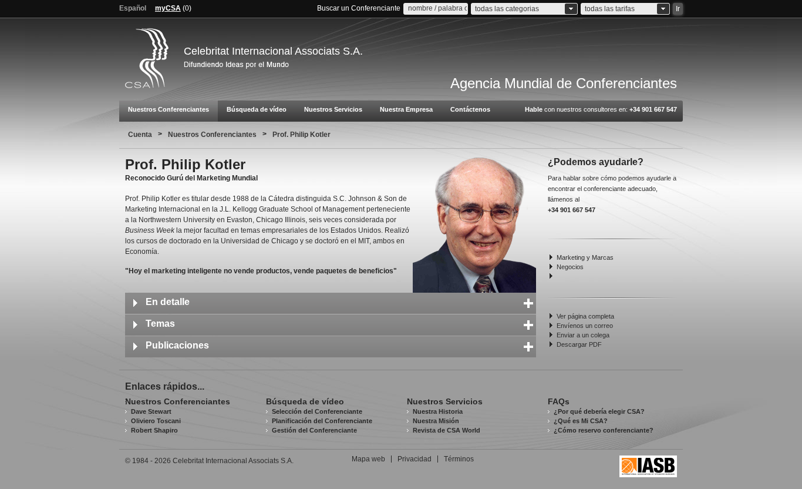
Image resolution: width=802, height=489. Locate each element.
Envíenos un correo (585, 325)
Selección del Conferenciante (317, 411)
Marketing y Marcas (585, 257)
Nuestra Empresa (406, 109)
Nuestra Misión (436, 420)
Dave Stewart (151, 411)
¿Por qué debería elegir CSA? (599, 411)
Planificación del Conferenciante (322, 420)
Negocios (570, 266)
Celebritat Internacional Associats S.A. (273, 51)
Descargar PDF (579, 344)
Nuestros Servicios (333, 109)
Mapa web (368, 459)
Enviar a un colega (583, 335)
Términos (459, 459)
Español (132, 8)
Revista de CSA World (446, 430)
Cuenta (140, 134)
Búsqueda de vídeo (257, 109)
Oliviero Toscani (156, 420)
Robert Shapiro (154, 430)
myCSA (168, 8)
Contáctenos (470, 109)
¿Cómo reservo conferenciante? (603, 430)
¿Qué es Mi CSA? (581, 420)
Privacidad (414, 459)
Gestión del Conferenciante (314, 430)
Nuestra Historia (438, 411)
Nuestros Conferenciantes (168, 109)
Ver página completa (585, 316)
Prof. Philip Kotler (301, 134)
